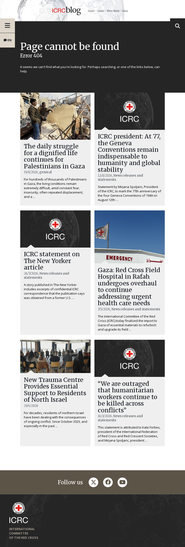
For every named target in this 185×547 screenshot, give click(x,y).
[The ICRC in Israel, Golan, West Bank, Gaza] (92, 10)
